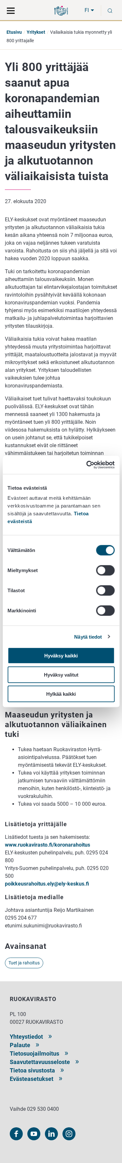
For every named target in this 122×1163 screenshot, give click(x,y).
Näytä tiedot (88, 636)
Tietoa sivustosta (32, 1070)
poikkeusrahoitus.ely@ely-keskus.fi (47, 884)
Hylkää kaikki (61, 693)
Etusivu (14, 32)
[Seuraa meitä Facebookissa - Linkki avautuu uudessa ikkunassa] (16, 1133)
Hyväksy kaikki (61, 655)
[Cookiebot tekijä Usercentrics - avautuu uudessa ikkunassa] (87, 465)
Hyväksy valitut (61, 674)
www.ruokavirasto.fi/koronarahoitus (48, 845)
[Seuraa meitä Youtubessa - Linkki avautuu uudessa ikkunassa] (33, 1133)
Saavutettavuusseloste (40, 1062)
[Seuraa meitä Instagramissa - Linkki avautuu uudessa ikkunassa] (68, 1133)
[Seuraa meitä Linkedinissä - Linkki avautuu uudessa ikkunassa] (51, 1133)
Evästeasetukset (31, 1078)
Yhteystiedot (26, 1036)
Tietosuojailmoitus (34, 1053)
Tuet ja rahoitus (24, 962)
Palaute (20, 1045)
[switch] (105, 570)
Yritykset (36, 32)
